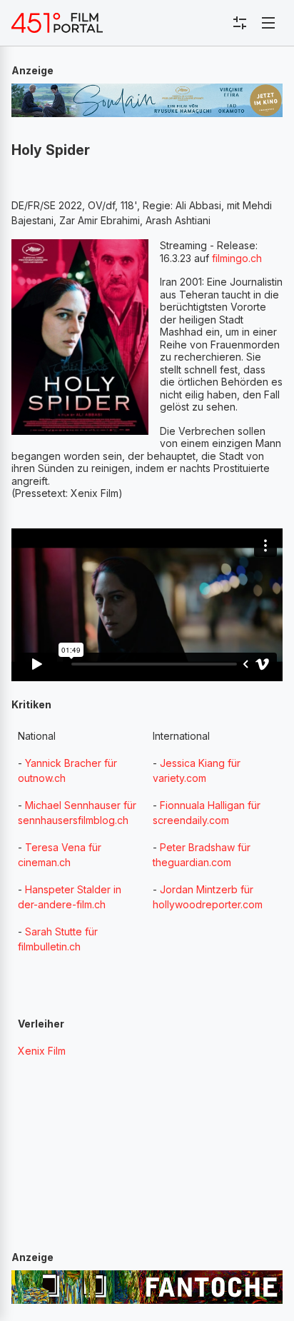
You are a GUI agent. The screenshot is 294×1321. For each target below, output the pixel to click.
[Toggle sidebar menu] (239, 23)
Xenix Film (42, 1051)
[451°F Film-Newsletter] (57, 23)
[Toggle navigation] (268, 23)
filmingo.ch (237, 258)
